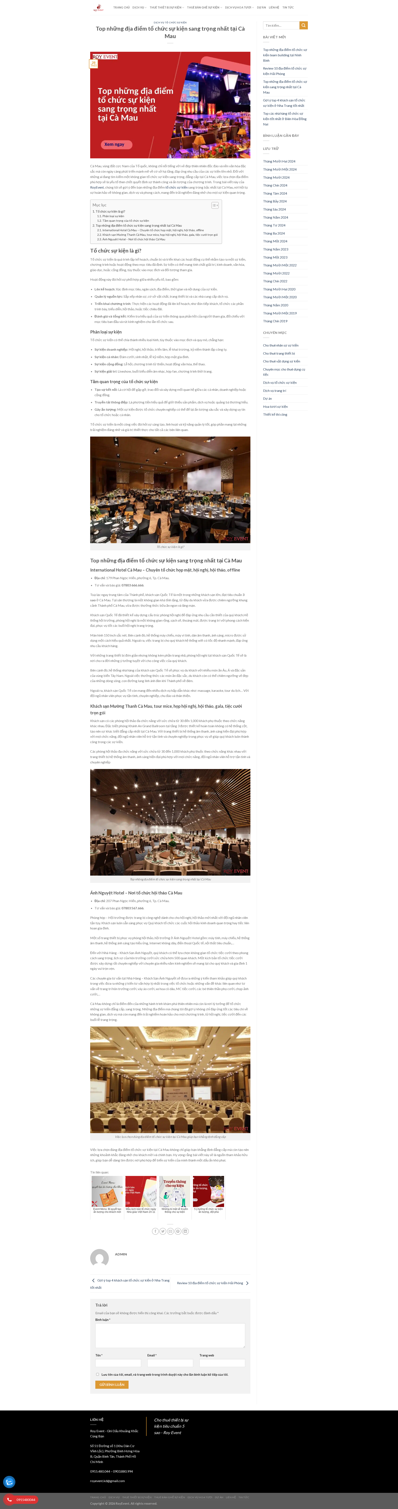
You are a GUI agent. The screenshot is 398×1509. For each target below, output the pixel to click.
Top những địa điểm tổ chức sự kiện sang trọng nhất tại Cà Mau (139, 225)
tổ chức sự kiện (176, 187)
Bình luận (102, 1319)
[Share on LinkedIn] (185, 1231)
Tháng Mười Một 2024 (280, 169)
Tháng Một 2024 (275, 241)
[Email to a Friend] (170, 1231)
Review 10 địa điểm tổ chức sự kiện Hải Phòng (210, 1283)
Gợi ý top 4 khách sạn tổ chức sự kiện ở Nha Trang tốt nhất (284, 102)
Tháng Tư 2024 (274, 225)
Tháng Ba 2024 (274, 233)
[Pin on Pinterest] (178, 1231)
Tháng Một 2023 (275, 257)
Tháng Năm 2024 (275, 217)
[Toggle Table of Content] (213, 205)
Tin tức (288, 7)
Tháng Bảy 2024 (275, 201)
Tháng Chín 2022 (275, 281)
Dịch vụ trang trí (274, 390)
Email (152, 1355)
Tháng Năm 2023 (275, 249)
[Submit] (304, 25)
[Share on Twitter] (162, 1231)
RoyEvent (97, 187)
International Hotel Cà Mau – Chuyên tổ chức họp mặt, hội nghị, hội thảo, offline (153, 230)
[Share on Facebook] (155, 1231)
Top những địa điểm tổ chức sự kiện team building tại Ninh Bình (285, 55)
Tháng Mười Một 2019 (280, 313)
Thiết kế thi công (275, 414)
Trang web (206, 1355)
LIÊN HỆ (274, 7)
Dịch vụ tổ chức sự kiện (170, 22)
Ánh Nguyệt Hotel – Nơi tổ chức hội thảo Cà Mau (133, 239)
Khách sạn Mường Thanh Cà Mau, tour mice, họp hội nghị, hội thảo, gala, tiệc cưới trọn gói (160, 234)
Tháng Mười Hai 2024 (279, 161)
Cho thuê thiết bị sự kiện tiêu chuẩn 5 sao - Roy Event (171, 1426)
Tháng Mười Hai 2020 (279, 289)
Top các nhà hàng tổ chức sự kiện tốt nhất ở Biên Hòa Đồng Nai (285, 118)
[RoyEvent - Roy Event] (98, 7)
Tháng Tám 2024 (275, 193)
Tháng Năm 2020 (275, 305)
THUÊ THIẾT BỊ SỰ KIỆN (165, 7)
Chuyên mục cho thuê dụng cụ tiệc (284, 372)
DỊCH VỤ (138, 7)
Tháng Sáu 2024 (274, 209)
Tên (98, 1355)
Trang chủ (121, 7)
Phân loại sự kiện (113, 216)
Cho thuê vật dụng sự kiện (281, 361)
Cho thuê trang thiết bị (279, 353)
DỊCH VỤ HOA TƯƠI (238, 7)
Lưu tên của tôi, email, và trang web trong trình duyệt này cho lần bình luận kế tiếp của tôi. (165, 1374)
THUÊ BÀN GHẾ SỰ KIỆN (203, 7)
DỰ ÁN (261, 7)
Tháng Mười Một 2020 (280, 297)
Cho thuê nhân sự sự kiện (280, 345)
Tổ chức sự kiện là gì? (110, 211)
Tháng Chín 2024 (275, 185)
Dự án (267, 398)
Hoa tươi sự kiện (275, 406)
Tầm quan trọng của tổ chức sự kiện (125, 220)
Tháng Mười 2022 (276, 273)
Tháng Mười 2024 (276, 177)
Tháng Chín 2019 (275, 321)
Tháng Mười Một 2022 (280, 265)
